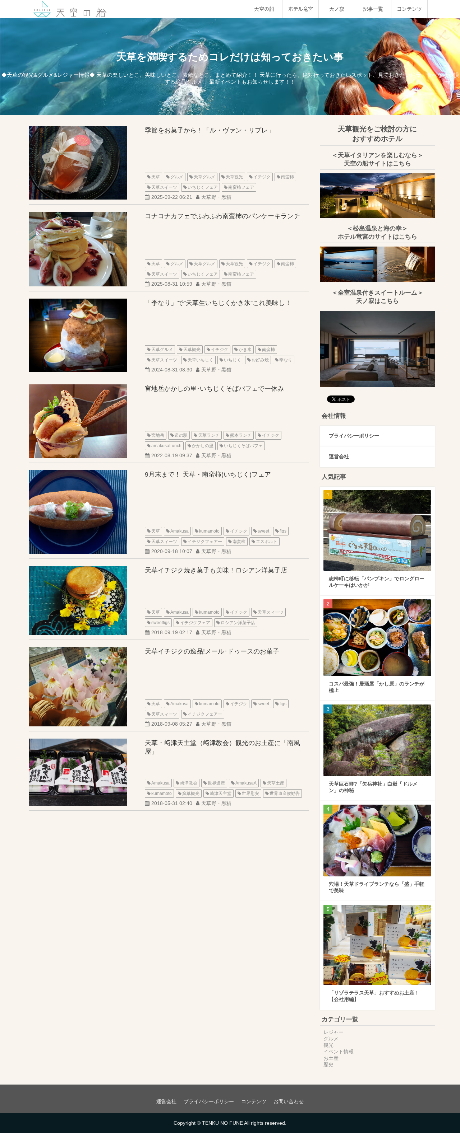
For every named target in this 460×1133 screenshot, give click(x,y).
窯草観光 (190, 793)
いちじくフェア (203, 187)
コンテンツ (409, 8)
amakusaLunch (166, 445)
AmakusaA (246, 783)
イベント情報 (338, 1051)
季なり (285, 359)
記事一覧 (373, 8)
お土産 (331, 1058)
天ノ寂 (336, 8)
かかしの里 (202, 445)
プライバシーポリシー (354, 436)
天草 (155, 176)
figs (283, 531)
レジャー (333, 1032)
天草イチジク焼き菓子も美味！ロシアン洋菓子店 (216, 570)
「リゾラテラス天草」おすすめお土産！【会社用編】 (374, 996)
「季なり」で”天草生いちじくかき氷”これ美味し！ (218, 302)
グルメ (176, 176)
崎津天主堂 (220, 793)
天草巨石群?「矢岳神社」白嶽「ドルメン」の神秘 (373, 787)
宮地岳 (157, 435)
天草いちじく (200, 359)
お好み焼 (260, 359)
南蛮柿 (287, 176)
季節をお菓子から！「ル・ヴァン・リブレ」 (209, 130)
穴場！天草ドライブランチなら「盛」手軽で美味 (376, 887)
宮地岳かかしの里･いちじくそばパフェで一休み (214, 388)
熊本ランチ (241, 435)
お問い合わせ (288, 1101)
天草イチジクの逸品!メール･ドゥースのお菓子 (212, 651)
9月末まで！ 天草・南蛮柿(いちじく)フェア (208, 474)
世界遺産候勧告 (285, 793)
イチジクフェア (195, 622)
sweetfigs (160, 622)
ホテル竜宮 (300, 8)
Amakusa (179, 531)
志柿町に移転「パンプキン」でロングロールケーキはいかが (376, 582)
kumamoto (209, 531)
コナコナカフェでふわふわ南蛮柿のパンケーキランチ (222, 216)
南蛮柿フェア (241, 187)
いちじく (232, 359)
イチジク (262, 176)
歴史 (328, 1064)
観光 (328, 1045)
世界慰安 (250, 793)
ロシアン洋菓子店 (238, 622)
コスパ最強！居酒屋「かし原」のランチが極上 (376, 687)
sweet (263, 531)
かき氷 (245, 349)
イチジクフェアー (205, 541)
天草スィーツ (164, 541)
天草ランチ (209, 435)
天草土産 (275, 783)
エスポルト (266, 541)
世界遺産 (216, 783)
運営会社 (339, 456)
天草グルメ (204, 176)
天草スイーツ (164, 187)
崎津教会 (188, 783)
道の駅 (181, 435)
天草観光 (234, 176)
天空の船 (264, 8)
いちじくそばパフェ (243, 445)
